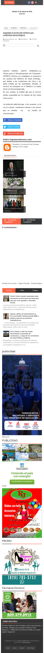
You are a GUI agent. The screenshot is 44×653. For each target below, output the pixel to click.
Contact (21, 648)
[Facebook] (29, 2)
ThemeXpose (26, 642)
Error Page (30, 648)
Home (8, 648)
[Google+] (32, 2)
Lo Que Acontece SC (23, 641)
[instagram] (35, 2)
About (14, 648)
